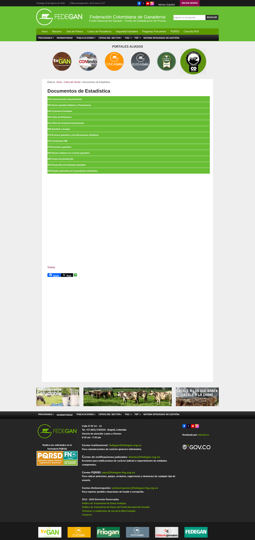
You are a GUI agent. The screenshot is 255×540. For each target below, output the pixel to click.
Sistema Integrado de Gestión (161, 38)
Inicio (45, 31)
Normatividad (65, 38)
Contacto (87, 514)
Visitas (51, 267)
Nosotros (57, 31)
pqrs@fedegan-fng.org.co (118, 472)
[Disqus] (127, 326)
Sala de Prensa (74, 31)
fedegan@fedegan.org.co (125, 445)
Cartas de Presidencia (99, 31)
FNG (127, 38)
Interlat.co (203, 435)
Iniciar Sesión (190, 3)
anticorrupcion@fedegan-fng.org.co (135, 487)
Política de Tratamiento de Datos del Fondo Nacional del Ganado (116, 507)
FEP (137, 38)
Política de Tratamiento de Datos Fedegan (104, 503)
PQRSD (175, 31)
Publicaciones (85, 38)
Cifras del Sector (109, 38)
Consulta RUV (191, 31)
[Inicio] (60, 26)
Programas (45, 38)
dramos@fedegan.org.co (144, 456)
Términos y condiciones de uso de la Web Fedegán (109, 511)
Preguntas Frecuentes (154, 31)
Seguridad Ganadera (127, 31)
